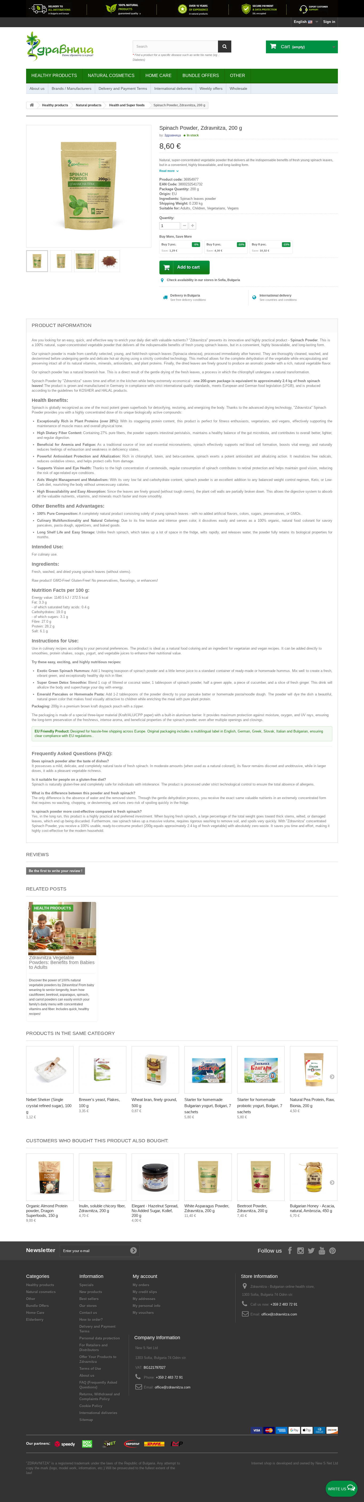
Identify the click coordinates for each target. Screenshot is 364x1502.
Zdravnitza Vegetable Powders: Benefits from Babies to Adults (62, 962)
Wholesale (238, 88)
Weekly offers (211, 88)
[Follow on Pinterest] (332, 1250)
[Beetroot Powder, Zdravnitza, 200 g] (261, 1177)
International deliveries (173, 88)
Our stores (88, 1306)
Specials (86, 1285)
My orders (141, 1285)
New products (90, 1292)
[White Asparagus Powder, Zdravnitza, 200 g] (208, 1177)
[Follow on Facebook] (290, 1250)
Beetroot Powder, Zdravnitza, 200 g (252, 1208)
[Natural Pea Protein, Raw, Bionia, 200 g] (313, 1070)
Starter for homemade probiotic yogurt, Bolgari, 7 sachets (259, 1105)
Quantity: (166, 218)
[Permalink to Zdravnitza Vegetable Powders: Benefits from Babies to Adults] (62, 928)
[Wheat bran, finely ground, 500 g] (155, 1070)
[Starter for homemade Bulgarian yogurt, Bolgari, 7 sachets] (208, 1070)
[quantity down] (192, 225)
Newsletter (40, 1250)
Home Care (158, 75)
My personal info (146, 1306)
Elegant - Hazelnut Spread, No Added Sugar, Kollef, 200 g (155, 1211)
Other (237, 75)
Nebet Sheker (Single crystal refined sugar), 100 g (48, 1105)
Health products (52, 908)
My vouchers (143, 1313)
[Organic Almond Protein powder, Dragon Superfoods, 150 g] (50, 1177)
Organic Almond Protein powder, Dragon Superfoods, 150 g (46, 1211)
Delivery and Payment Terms (123, 88)
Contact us (88, 1313)
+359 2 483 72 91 (283, 1304)
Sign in (329, 22)
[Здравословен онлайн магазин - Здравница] (75, 46)
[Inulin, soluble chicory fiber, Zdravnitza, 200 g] (102, 1177)
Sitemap (86, 1420)
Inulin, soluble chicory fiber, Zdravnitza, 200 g (102, 1208)
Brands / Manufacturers (71, 88)
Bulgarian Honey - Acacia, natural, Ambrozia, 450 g (312, 1208)
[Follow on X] (311, 1250)
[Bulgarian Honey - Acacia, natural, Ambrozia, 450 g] (313, 1177)
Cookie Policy (90, 1406)
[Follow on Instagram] (300, 1250)
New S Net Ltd (327, 1463)
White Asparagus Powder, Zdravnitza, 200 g (206, 1208)
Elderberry (34, 1320)
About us (37, 88)
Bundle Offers (201, 75)
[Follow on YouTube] (322, 1250)
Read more (167, 170)
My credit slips (145, 1292)
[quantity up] (184, 225)
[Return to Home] (32, 105)
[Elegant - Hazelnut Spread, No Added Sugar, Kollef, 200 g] (155, 1177)
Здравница (172, 135)
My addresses (144, 1299)
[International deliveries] (182, 8)
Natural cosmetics (111, 75)
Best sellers (89, 1299)
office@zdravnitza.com (279, 1314)
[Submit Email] (133, 1251)
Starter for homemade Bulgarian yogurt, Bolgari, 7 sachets (207, 1105)
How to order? (91, 1320)
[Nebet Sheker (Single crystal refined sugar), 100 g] (50, 1070)
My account (145, 1276)
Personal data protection (99, 1338)
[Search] (224, 46)
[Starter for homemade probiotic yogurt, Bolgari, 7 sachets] (261, 1070)
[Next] (332, 1076)
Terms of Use (90, 1369)
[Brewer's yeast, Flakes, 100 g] (102, 1070)
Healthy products (54, 75)
